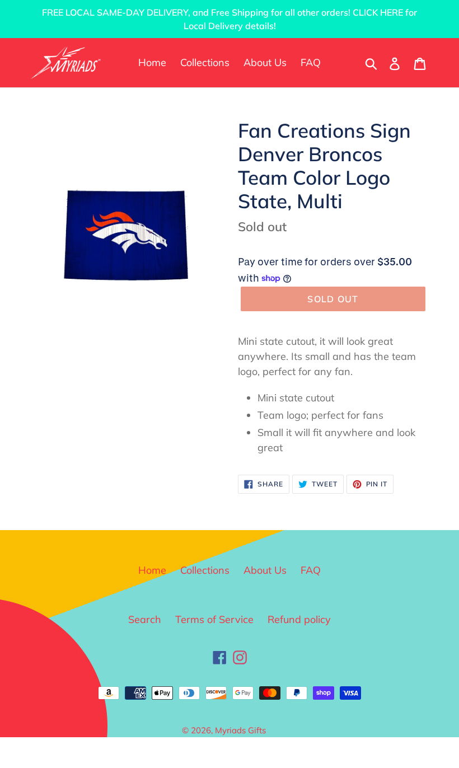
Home (152, 570)
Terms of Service (214, 619)
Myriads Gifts (240, 730)
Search (144, 619)
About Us (265, 570)
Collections (205, 570)
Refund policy (299, 619)
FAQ (311, 570)
